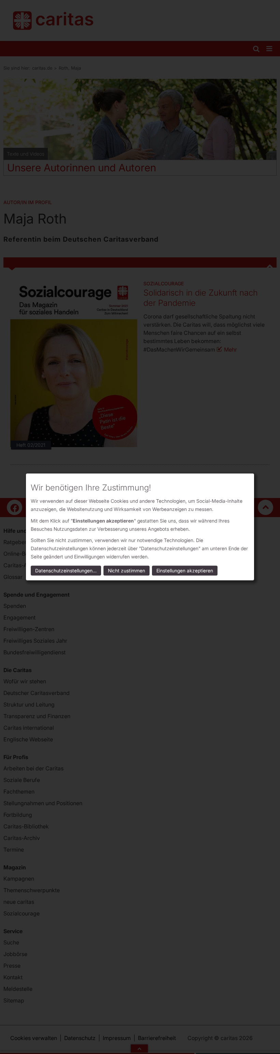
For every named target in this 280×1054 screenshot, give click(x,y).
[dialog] (140, 526)
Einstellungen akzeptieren (184, 571)
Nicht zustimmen (126, 571)
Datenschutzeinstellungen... (66, 571)
